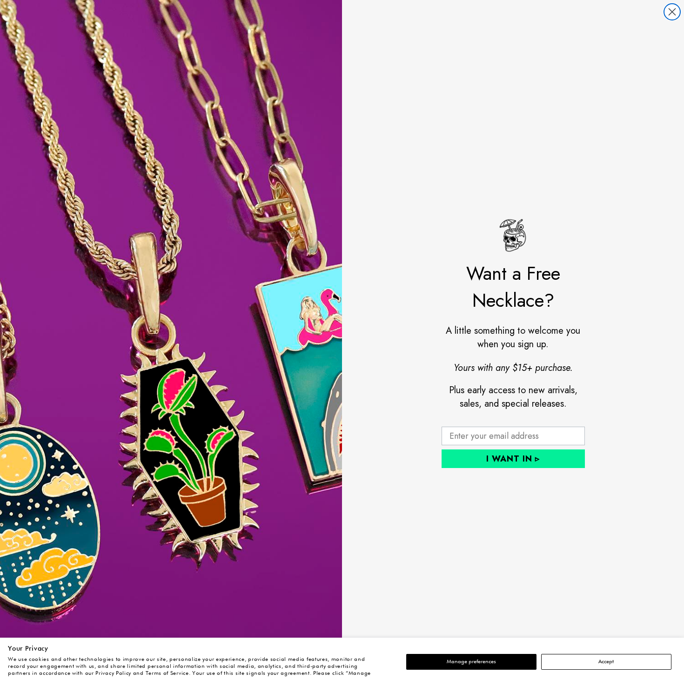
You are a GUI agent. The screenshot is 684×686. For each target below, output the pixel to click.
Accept (606, 662)
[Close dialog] (672, 12)
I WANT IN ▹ (513, 459)
